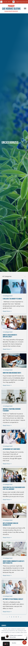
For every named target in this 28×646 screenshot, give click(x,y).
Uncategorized (7, 296)
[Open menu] (25, 8)
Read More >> (7, 311)
